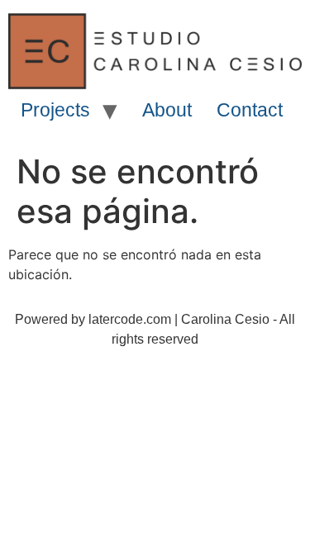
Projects (55, 110)
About (167, 110)
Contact (250, 110)
